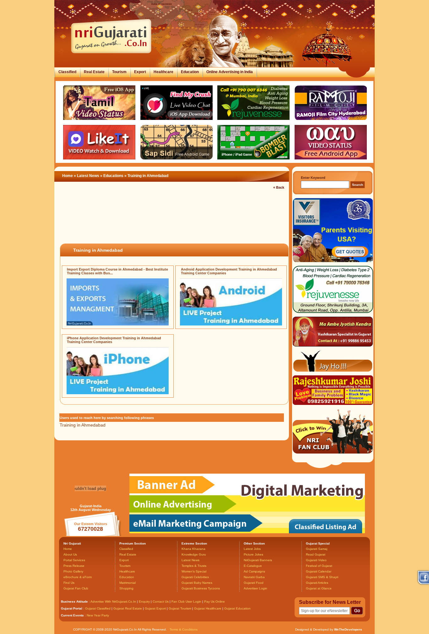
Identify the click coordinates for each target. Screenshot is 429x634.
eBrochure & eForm (77, 577)
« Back (278, 187)
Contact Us (161, 601)
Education (190, 72)
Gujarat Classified (98, 608)
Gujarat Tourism (180, 608)
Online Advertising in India (229, 72)
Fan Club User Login (186, 601)
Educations (113, 176)
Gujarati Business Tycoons (201, 588)
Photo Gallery (73, 571)
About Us (70, 554)
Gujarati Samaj (316, 549)
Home (67, 176)
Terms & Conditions (184, 629)
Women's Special (194, 571)
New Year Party (98, 615)
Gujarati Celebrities (195, 577)
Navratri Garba (254, 577)
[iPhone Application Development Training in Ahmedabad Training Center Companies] (118, 393)
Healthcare (163, 72)
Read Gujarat (315, 554)
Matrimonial (127, 582)
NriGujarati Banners (258, 560)
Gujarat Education (237, 608)
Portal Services (74, 560)
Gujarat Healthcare (207, 608)
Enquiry (145, 601)
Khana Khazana (193, 549)
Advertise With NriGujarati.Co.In (113, 601)
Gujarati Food (253, 582)
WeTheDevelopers (348, 629)
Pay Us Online (214, 601)
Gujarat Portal (71, 608)
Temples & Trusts (194, 565)
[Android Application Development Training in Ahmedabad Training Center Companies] (231, 324)
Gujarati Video (316, 560)
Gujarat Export (155, 608)
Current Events (72, 615)
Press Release (73, 565)
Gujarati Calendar (318, 571)
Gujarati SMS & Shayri (322, 577)
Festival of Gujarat (319, 565)
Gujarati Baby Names (197, 582)
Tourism (119, 72)
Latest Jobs (252, 549)
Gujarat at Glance (319, 588)
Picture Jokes (253, 554)
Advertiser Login (255, 588)
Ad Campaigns (254, 571)
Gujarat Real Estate (127, 608)
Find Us (68, 582)
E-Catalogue (253, 565)
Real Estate (94, 72)
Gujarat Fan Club (75, 588)
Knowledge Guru (194, 554)
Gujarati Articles (317, 582)
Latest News (88, 176)
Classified (67, 72)
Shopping (126, 588)
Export (140, 72)
